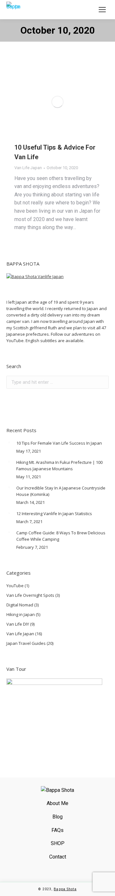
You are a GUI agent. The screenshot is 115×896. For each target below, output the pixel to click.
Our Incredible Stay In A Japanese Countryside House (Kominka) (60, 491)
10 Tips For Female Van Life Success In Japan (59, 443)
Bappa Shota (65, 889)
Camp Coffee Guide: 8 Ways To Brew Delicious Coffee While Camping (60, 536)
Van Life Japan (28, 167)
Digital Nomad (19, 605)
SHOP (58, 843)
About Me (57, 803)
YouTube (15, 585)
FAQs (57, 830)
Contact (57, 857)
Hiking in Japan (20, 614)
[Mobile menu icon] (102, 9)
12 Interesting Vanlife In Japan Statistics (54, 513)
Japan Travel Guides (26, 643)
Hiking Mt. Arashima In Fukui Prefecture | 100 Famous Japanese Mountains (59, 465)
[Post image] (9, 442)
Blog (57, 817)
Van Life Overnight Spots (30, 595)
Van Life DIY (17, 624)
